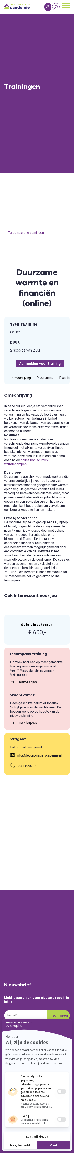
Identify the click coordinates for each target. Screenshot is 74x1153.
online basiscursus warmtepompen (26, 462)
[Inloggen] (47, 7)
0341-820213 (26, 766)
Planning (65, 378)
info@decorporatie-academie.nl (39, 755)
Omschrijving (21, 378)
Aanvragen (27, 682)
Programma (45, 378)
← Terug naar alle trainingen (24, 233)
